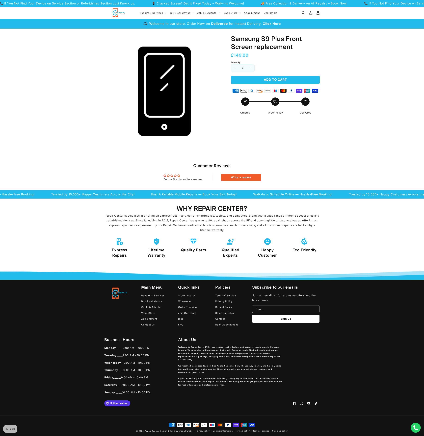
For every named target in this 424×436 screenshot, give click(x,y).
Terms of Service (225, 295)
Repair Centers (152, 431)
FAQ (180, 324)
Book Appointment (226, 324)
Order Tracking (187, 307)
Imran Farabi (185, 431)
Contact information (223, 431)
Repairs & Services (152, 295)
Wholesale (184, 301)
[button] (303, 13)
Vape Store (148, 313)
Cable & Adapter (151, 307)
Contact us (148, 324)
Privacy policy (203, 431)
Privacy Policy (224, 301)
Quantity (235, 62)
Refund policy (243, 431)
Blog (181, 318)
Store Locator (186, 295)
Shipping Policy (224, 313)
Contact (220, 318)
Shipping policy (280, 431)
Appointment (149, 318)
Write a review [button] (241, 177)
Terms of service (261, 431)
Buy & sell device (151, 301)
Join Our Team (187, 313)
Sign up (286, 318)
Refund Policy (223, 307)
